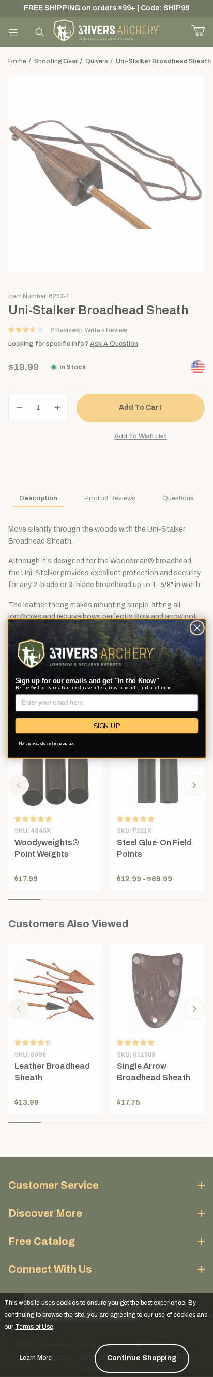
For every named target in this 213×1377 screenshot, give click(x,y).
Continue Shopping (142, 1358)
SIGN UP (106, 725)
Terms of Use (34, 1326)
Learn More (36, 1357)
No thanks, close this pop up (46, 743)
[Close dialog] (197, 627)
